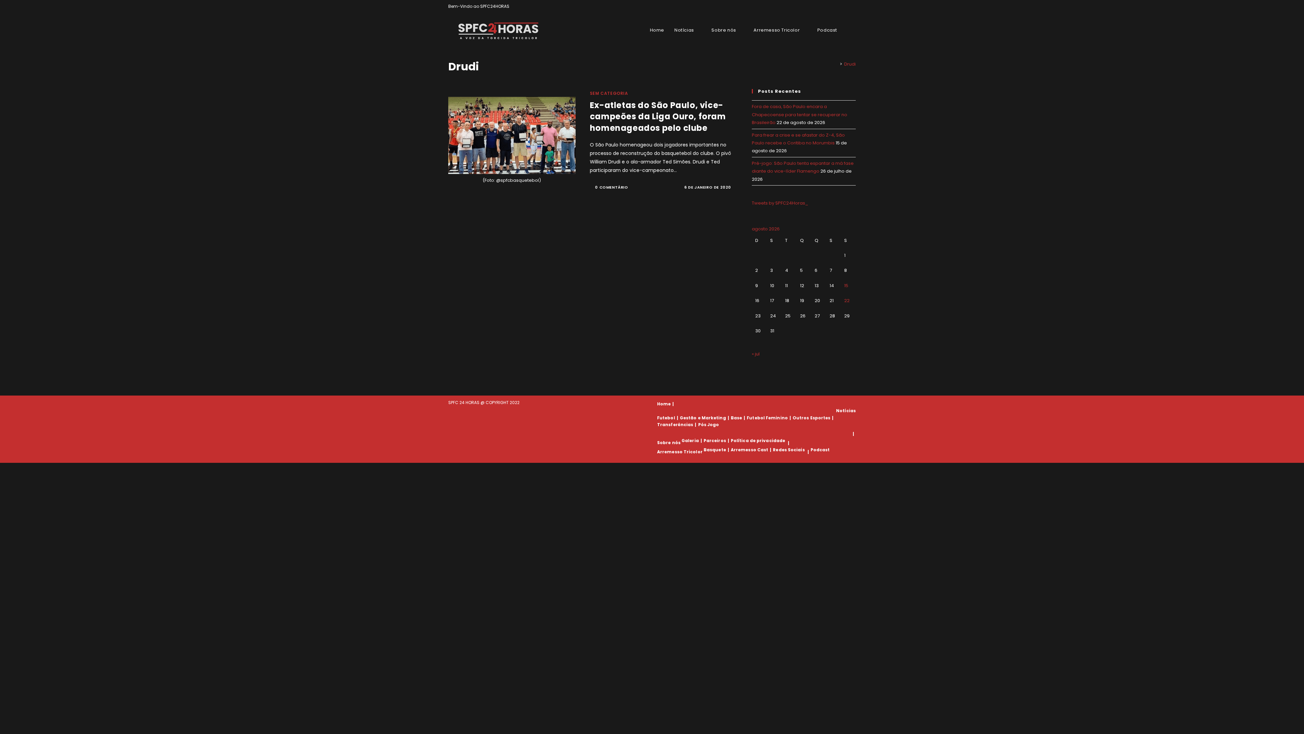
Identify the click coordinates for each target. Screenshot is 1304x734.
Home (664, 404)
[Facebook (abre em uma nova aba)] (838, 6)
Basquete (715, 450)
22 (847, 300)
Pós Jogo (708, 424)
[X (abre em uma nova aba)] (830, 6)
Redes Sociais (788, 450)
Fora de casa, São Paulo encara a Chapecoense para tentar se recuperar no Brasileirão (799, 114)
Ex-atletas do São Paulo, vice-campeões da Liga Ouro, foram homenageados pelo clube (658, 117)
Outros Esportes (812, 418)
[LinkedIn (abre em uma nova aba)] (853, 6)
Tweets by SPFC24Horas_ (780, 203)
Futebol (666, 418)
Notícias (846, 411)
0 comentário (611, 187)
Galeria (690, 440)
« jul (756, 354)
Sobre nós (669, 443)
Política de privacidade (758, 440)
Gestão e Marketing (703, 418)
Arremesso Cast (749, 450)
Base (736, 418)
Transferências (675, 424)
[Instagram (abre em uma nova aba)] (846, 6)
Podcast (820, 450)
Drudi (850, 64)
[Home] (836, 64)
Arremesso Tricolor (680, 452)
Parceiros (715, 440)
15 (846, 285)
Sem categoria (609, 93)
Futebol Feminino (767, 418)
